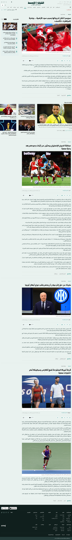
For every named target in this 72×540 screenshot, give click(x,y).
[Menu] (70, 7)
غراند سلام (60, 500)
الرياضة (25, 7)
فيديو (18, 7)
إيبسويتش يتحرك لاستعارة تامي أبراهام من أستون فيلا (9, 43)
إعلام (43, 520)
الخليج (69, 516)
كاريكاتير (56, 516)
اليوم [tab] (5, 19)
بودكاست (14, 7)
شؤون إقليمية (69, 521)
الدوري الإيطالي (63, 358)
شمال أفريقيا (68, 518)
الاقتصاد (48, 7)
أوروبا (63, 516)
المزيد (8, 7)
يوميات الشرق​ (30, 7)
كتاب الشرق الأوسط (54, 518)
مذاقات (70, 527)
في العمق (21, 7)
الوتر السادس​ (42, 516)
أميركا (54, 500)
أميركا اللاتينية (62, 521)
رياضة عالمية (63, 14)
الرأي (51, 7)
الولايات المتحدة (62, 515)
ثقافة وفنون (43, 7)
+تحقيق (56, 530)
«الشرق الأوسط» (65, 55)
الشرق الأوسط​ (58, 7)
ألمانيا (58, 95)
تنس (65, 500)
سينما (43, 518)
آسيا (63, 518)
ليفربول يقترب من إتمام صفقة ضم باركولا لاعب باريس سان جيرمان (9, 39)
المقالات (56, 515)
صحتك (36, 515)
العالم (53, 7)
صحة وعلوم (38, 7)
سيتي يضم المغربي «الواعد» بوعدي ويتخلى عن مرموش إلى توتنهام (9, 52)
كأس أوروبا (63, 95)
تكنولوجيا (34, 7)
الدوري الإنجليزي (62, 274)
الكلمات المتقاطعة (34, 527)
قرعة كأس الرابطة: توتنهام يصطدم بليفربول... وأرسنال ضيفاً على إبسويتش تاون (9, 34)
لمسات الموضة (69, 530)
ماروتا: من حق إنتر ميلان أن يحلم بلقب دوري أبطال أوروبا (56, 9)
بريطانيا (56, 274)
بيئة (36, 518)
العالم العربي (69, 515)
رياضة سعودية (62, 527)
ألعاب (11, 7)
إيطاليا (56, 358)
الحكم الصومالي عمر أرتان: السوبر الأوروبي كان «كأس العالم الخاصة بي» (55, 125)
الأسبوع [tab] (3, 19)
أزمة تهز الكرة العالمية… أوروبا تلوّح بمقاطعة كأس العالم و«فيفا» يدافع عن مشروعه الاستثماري (8, 134)
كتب (43, 515)
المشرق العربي (68, 520)
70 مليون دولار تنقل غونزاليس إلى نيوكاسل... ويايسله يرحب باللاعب (9, 47)
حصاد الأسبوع (55, 527)
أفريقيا (63, 520)
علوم (36, 516)
